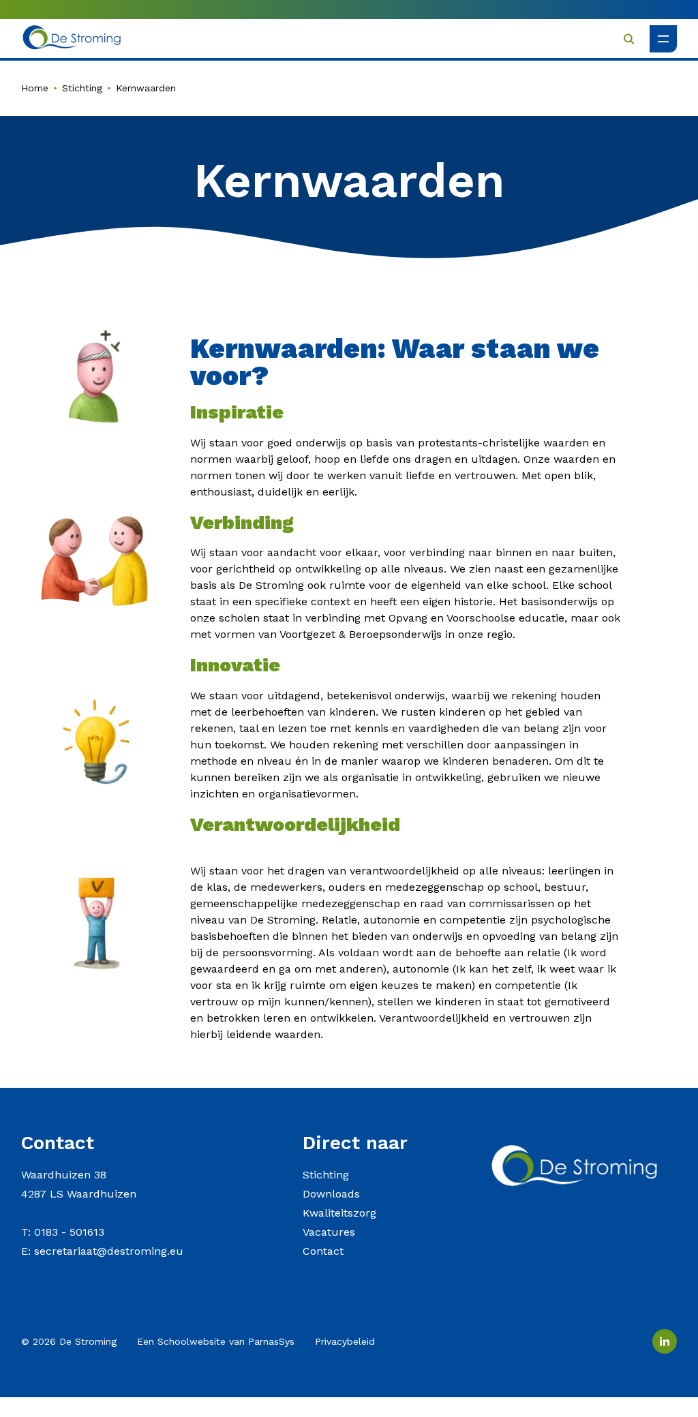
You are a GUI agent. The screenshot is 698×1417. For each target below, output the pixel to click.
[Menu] (663, 38)
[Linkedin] (664, 1341)
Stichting (82, 87)
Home (34, 87)
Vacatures (329, 1231)
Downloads (331, 1193)
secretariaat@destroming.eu (108, 1251)
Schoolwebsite (191, 1341)
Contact (323, 1251)
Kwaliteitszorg (339, 1212)
